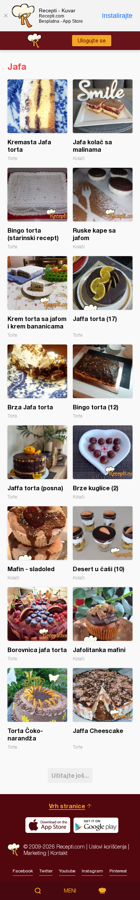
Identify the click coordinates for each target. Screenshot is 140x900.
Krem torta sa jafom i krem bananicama (37, 297)
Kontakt (59, 853)
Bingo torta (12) (103, 381)
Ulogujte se (92, 41)
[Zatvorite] (5, 15)
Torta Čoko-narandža (37, 709)
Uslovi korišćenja (108, 846)
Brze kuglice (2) (103, 462)
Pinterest (118, 871)
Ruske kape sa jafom (103, 208)
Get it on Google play (96, 825)
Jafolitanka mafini (103, 624)
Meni (70, 891)
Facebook (23, 871)
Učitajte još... (70, 775)
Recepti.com (13, 849)
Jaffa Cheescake (103, 709)
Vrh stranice (67, 805)
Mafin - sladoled (37, 543)
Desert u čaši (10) (103, 543)
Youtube (67, 871)
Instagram (92, 871)
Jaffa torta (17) (103, 297)
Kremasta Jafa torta (37, 120)
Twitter (46, 871)
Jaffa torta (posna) (37, 462)
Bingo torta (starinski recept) (37, 208)
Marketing (35, 853)
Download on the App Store (47, 825)
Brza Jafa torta (37, 381)
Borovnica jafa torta (37, 624)
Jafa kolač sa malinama (103, 120)
